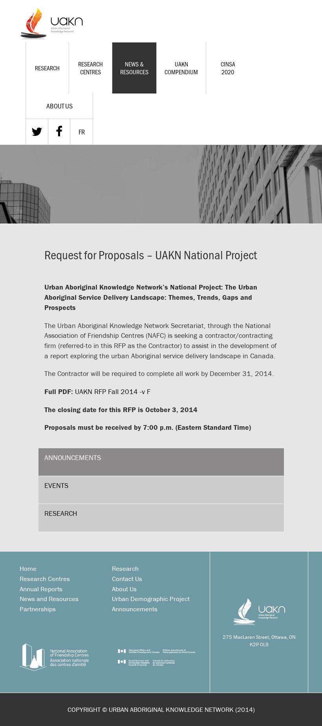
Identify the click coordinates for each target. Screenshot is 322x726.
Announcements (72, 457)
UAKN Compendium (181, 68)
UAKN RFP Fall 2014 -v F (112, 391)
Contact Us (127, 578)
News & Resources (134, 68)
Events (56, 485)
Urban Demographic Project (151, 598)
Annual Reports (41, 589)
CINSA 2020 (228, 68)
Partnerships (38, 609)
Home (28, 568)
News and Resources (49, 598)
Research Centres (90, 68)
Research (47, 68)
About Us (124, 589)
